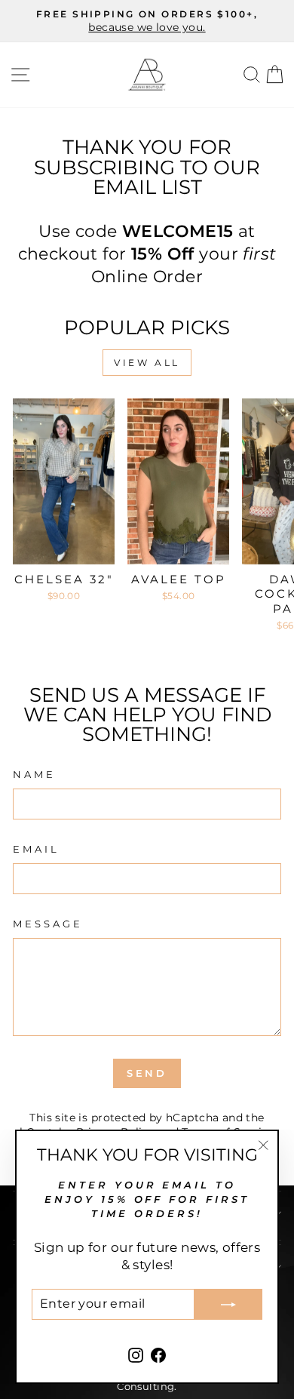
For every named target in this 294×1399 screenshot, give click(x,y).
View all (147, 362)
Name (34, 774)
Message (48, 924)
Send (147, 1073)
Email (36, 849)
